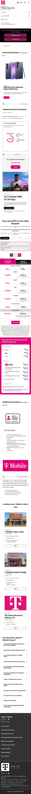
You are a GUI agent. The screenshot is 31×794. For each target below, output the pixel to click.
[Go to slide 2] (13, 104)
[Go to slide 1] (6, 104)
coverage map (17, 118)
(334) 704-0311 (10, 538)
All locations (7, 45)
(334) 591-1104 (10, 580)
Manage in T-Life (15, 35)
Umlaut (15, 116)
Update (15, 167)
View (15, 545)
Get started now (9, 208)
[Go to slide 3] (21, 104)
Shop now (6, 97)
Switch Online (15, 39)
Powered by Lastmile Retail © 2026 (15, 791)
